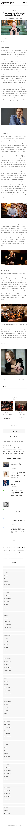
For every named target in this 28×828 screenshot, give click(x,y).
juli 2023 (6, 673)
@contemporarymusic (20, 550)
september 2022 (7, 701)
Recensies (14, 11)
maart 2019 (6, 810)
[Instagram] (16, 431)
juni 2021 (6, 744)
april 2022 (6, 716)
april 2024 (6, 647)
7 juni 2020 (13, 524)
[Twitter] (13, 431)
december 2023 (7, 658)
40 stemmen (22, 543)
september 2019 (7, 796)
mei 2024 (5, 644)
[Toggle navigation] (26, 3)
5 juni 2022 (13, 535)
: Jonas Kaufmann (13, 555)
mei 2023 (5, 678)
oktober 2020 (7, 767)
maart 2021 (6, 753)
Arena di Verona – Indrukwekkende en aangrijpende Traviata (16, 511)
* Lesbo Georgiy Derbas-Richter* (17, 558)
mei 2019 (5, 804)
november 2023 (7, 661)
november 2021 (7, 730)
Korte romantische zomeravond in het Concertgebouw (21, 416)
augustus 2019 (7, 799)
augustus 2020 (7, 773)
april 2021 (6, 750)
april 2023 (6, 681)
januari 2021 (6, 759)
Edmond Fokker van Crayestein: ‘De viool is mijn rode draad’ (17, 483)
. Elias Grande (17, 556)
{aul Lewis (22, 555)
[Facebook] (11, 431)
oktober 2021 (7, 733)
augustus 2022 (7, 704)
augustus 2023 (7, 670)
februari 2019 (7, 813)
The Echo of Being (15, 502)
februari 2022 (7, 721)
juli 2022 (6, 707)
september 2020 (7, 770)
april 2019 (6, 807)
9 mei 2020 (13, 505)
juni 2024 (6, 641)
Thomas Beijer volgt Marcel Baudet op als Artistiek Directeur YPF (17, 464)
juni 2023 (6, 675)
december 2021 (7, 727)
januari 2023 (7, 690)
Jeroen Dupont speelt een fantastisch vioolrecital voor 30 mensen (18, 520)
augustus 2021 (7, 739)
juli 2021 (5, 741)
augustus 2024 (7, 635)
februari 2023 (7, 687)
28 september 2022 (14, 499)
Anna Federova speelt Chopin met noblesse (13, 451)
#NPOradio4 (13, 550)
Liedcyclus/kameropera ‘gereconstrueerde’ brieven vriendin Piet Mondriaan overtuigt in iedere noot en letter (17, 493)
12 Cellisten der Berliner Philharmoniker (11, 543)
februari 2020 (7, 787)
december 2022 (7, 693)
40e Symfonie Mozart (9, 556)
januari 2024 (7, 655)
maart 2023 (6, 684)
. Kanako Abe (22, 556)
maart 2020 (6, 784)
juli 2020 (6, 776)
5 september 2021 (14, 477)
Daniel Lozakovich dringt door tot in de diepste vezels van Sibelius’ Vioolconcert (7, 416)
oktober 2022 (7, 698)
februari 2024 (7, 652)
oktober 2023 (7, 664)
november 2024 (7, 627)
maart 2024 (6, 650)
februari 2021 (7, 756)
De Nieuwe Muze (10, 18)
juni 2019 (6, 802)
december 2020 (7, 761)
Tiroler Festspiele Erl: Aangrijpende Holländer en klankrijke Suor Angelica (12, 448)
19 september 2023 (14, 486)
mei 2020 (6, 782)
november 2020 (7, 764)
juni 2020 (6, 779)
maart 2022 (6, 718)
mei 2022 (5, 713)
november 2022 (7, 696)
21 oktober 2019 (14, 468)
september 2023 (7, 667)
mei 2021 (5, 747)
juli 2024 (6, 638)
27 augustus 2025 (14, 515)
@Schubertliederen (15, 547)
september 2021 (7, 736)
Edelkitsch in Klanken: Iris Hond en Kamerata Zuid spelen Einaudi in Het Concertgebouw (18, 474)
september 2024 (7, 632)
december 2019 (7, 790)
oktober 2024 (7, 630)
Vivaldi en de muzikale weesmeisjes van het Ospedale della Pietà (13, 454)
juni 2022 (6, 710)
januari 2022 (7, 724)
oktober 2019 (7, 793)
